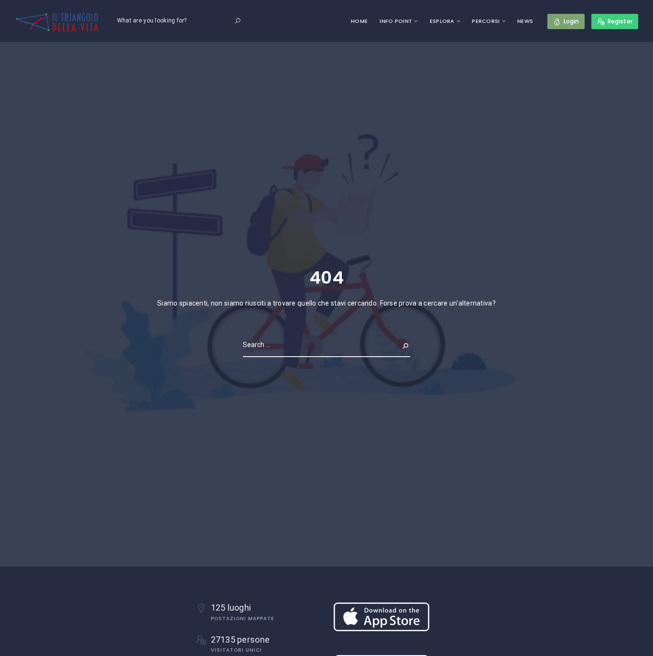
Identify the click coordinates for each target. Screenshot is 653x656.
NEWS (525, 21)
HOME (359, 21)
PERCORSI (486, 21)
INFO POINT (396, 21)
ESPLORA (442, 21)
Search (397, 344)
